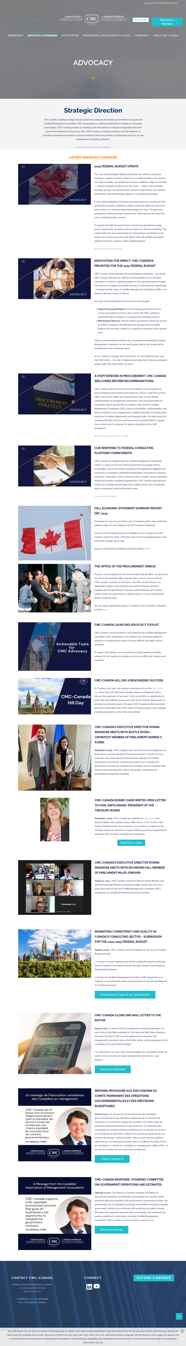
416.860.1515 (23, 1299)
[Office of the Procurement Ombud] (54, 588)
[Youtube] (97, 1286)
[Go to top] (179, 1316)
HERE (147, 549)
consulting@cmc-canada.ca (35, 1302)
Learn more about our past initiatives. (93, 147)
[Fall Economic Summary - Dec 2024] (54, 533)
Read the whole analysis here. (108, 249)
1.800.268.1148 (42, 1299)
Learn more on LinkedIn (105, 496)
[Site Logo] (93, 20)
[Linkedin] (89, 1287)
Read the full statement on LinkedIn (111, 436)
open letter (149, 818)
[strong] (15, 35)
